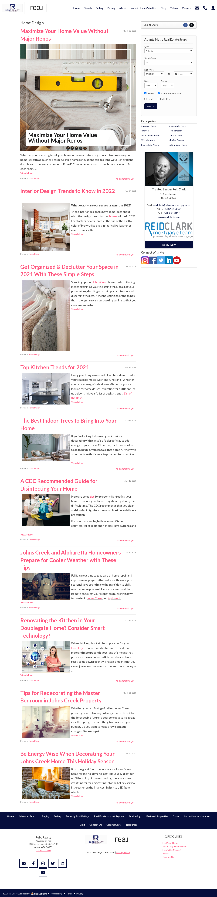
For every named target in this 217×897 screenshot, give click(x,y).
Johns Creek (100, 282)
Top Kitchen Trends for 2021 (54, 367)
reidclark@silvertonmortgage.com (172, 204)
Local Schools (175, 135)
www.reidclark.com (169, 216)
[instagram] (43, 863)
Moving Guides (176, 140)
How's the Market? (172, 850)
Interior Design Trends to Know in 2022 (67, 191)
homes (113, 216)
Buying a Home (148, 125)
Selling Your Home (178, 145)
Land (150, 99)
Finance (145, 130)
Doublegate (78, 648)
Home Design (34, 178)
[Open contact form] (197, 7)
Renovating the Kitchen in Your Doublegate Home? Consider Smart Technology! (62, 628)
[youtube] (43, 872)
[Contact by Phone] (205, 7)
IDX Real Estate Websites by (16, 893)
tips (92, 496)
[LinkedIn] (169, 260)
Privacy (79, 893)
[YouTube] (177, 260)
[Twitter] (161, 260)
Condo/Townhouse (171, 93)
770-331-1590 (43, 850)
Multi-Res (165, 99)
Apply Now (169, 244)
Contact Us (168, 857)
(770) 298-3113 (171, 212)
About (166, 853)
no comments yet (125, 178)
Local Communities (150, 135)
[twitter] (52, 863)
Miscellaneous (148, 140)
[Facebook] (153, 260)
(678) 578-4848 (172, 208)
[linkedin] (62, 863)
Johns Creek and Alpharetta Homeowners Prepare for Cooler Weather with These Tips (70, 560)
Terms (69, 893)
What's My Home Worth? (175, 846)
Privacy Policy (123, 852)
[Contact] (23, 863)
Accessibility (56, 893)
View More (26, 172)
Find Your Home (170, 843)
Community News (177, 125)
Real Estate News (150, 145)
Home (151, 93)
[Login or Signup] (213, 7)
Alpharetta (114, 598)
